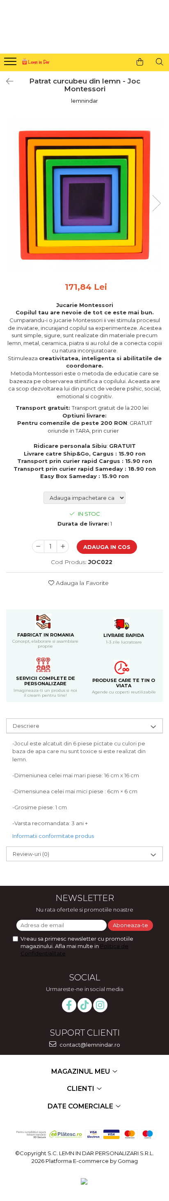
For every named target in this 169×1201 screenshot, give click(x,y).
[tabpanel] (84, 195)
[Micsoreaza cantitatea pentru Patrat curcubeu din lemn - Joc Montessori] (38, 546)
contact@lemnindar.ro (89, 1044)
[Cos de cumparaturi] (140, 62)
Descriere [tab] (26, 725)
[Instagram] (100, 1005)
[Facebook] (69, 1005)
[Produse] (11, 64)
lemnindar (84, 100)
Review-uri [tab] (31, 854)
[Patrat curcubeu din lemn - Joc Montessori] (84, 195)
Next (156, 203)
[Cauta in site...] (159, 62)
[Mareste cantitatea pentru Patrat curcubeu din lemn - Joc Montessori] (63, 546)
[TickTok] (85, 1005)
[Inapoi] (6, 81)
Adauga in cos (106, 547)
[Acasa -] (35, 60)
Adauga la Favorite (81, 583)
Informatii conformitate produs (53, 836)
